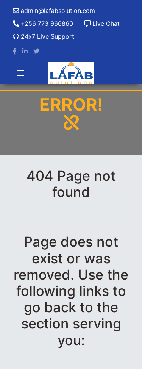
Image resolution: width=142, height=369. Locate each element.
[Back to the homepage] (71, 73)
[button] (20, 73)
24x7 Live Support (46, 36)
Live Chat (105, 23)
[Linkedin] (25, 51)
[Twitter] (36, 51)
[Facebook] (15, 51)
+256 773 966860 (46, 23)
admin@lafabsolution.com (57, 10)
